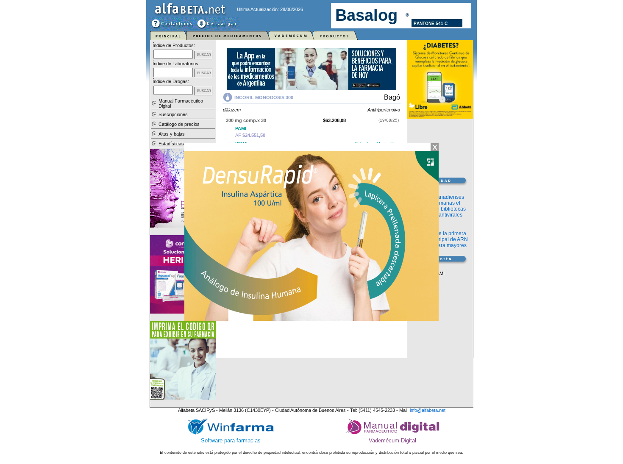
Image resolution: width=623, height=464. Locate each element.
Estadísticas (171, 143)
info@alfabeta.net (427, 410)
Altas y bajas (172, 133)
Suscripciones (173, 114)
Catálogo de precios (179, 124)
